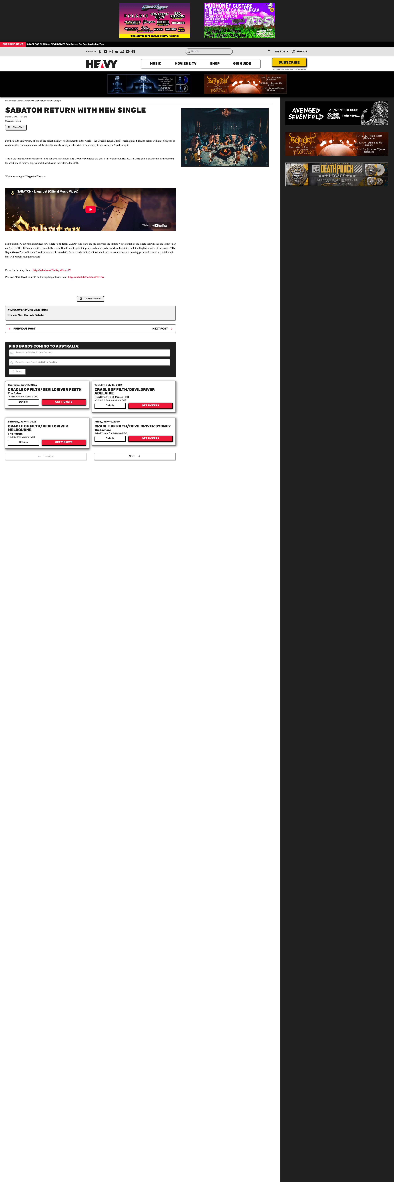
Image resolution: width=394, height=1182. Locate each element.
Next (132, 456)
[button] (269, 51)
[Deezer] (122, 51)
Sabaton (40, 315)
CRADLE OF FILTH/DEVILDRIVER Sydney (132, 426)
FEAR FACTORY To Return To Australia (47, 44)
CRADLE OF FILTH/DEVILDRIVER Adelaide (124, 391)
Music (155, 63)
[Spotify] (127, 51)
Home (19, 101)
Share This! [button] (18, 127)
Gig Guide (242, 63)
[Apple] (116, 51)
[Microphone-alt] (100, 51)
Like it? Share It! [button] (93, 298)
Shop (215, 63)
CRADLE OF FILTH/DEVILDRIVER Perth (45, 389)
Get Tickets (63, 401)
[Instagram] (111, 51)
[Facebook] (133, 51)
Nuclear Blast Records (21, 315)
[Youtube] (105, 51)
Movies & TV (186, 63)
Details (23, 401)
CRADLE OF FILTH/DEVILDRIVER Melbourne (38, 428)
